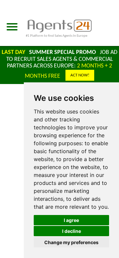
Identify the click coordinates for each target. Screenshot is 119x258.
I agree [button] (71, 220)
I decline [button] (71, 231)
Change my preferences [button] (71, 242)
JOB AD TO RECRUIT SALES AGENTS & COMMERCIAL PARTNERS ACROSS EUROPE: (62, 64)
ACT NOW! (79, 75)
